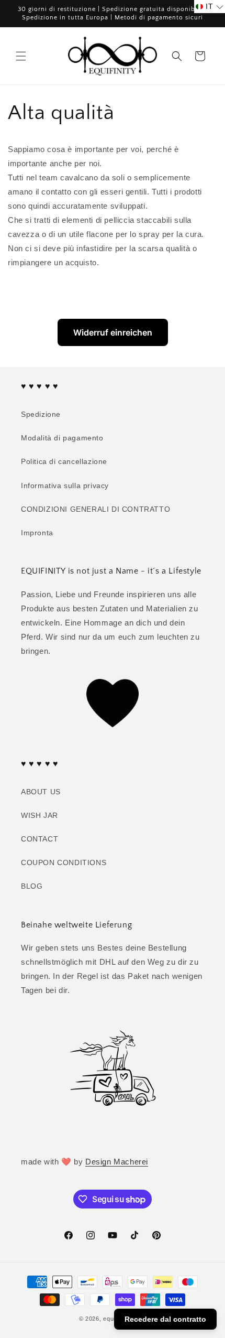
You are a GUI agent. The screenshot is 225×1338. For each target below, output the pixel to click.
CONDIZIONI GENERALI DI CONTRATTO (95, 509)
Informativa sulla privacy (65, 485)
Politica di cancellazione (64, 461)
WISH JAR (39, 815)
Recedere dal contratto (165, 1319)
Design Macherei (116, 1161)
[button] (20, 56)
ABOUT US (41, 791)
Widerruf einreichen (112, 332)
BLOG (31, 886)
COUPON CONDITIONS (63, 862)
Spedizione (41, 414)
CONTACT (39, 839)
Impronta (37, 532)
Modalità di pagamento (62, 438)
